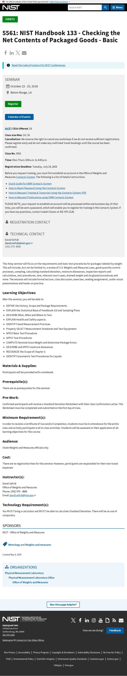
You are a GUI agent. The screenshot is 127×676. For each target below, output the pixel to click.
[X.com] (18, 53)
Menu (119, 7)
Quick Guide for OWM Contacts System (30, 183)
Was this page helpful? (63, 604)
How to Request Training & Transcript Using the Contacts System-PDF (47, 192)
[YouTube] (100, 620)
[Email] (24, 53)
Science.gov (113, 658)
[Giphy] (107, 620)
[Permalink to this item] (52, 222)
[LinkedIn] (87, 620)
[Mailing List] (121, 620)
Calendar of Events (19, 117)
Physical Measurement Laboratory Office (32, 577)
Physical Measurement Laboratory (24, 573)
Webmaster (7, 640)
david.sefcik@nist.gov (18, 243)
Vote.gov (69, 665)
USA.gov (58, 665)
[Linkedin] (12, 53)
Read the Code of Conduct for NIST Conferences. (39, 65)
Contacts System (25, 177)
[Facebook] (5, 53)
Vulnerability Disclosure (89, 652)
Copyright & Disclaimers (63, 652)
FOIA (8, 658)
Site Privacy (9, 652)
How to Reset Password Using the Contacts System (37, 188)
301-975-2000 (8, 634)
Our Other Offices (36, 640)
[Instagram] (93, 620)
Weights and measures (38, 544)
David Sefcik (12, 239)
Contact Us (21, 640)
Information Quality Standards (72, 658)
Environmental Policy (23, 658)
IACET (8, 128)
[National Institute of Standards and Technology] (24, 619)
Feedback (115, 630)
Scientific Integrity (46, 658)
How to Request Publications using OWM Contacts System (41, 197)
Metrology (14, 544)
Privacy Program (41, 652)
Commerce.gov (97, 658)
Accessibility (24, 652)
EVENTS (10, 19)
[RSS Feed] (114, 620)
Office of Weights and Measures (30, 582)
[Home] (11, 7)
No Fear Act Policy (112, 652)
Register (13, 104)
